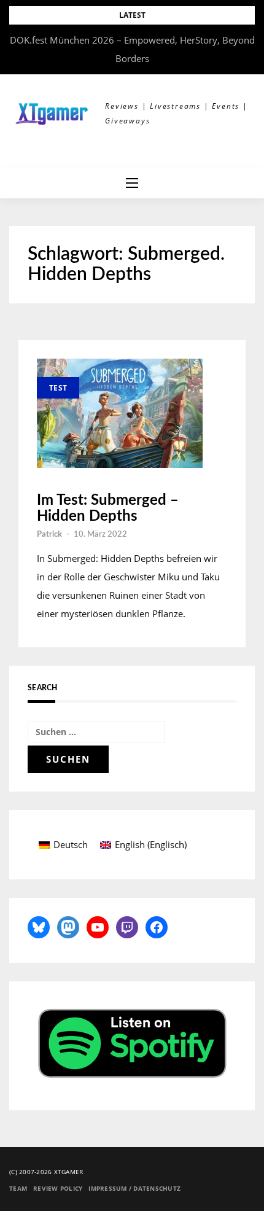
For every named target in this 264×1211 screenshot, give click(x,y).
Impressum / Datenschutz (134, 1188)
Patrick (49, 535)
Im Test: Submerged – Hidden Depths (108, 508)
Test (58, 388)
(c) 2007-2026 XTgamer (46, 1171)
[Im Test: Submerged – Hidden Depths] (120, 413)
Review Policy (57, 1188)
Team (18, 1188)
